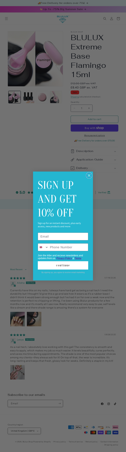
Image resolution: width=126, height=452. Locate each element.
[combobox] (43, 247)
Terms (78, 258)
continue (63, 265)
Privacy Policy (64, 258)
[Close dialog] (89, 175)
